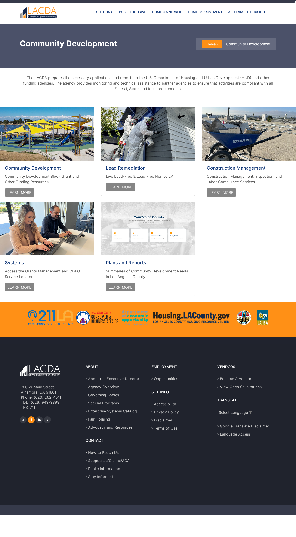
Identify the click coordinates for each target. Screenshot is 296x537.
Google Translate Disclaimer (244, 426)
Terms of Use (165, 428)
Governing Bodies (103, 395)
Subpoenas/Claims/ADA (109, 460)
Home (211, 44)
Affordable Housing (246, 12)
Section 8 (104, 12)
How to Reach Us (103, 452)
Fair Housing (99, 419)
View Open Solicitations (241, 386)
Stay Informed (100, 476)
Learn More (19, 192)
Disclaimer (163, 420)
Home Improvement (205, 12)
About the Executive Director (113, 378)
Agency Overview (103, 386)
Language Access (235, 434)
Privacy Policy (166, 412)
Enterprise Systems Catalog (112, 411)
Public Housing (132, 12)
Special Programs (103, 403)
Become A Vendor (235, 378)
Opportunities (166, 378)
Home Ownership (167, 12)
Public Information (104, 468)
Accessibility (165, 404)
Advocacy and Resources (110, 427)
